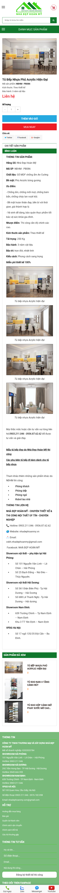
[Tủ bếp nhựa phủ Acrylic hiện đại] (14, 667)
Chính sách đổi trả (10, 830)
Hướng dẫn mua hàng (11, 811)
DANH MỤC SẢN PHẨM (32, 29)
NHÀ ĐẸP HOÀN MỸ (29, 547)
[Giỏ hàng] (54, 8)
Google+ (36, 138)
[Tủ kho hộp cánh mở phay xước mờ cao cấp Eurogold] (14, 711)
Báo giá (5, 816)
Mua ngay (30, 127)
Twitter (9, 138)
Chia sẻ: (6, 133)
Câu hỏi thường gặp (10, 834)
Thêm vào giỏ (29, 118)
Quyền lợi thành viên (10, 821)
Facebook (22, 138)
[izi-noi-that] (29, 8)
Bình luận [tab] (10, 151)
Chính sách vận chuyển (12, 825)
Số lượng (6, 104)
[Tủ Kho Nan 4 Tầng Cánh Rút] (14, 688)
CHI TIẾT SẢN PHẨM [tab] (15, 146)
